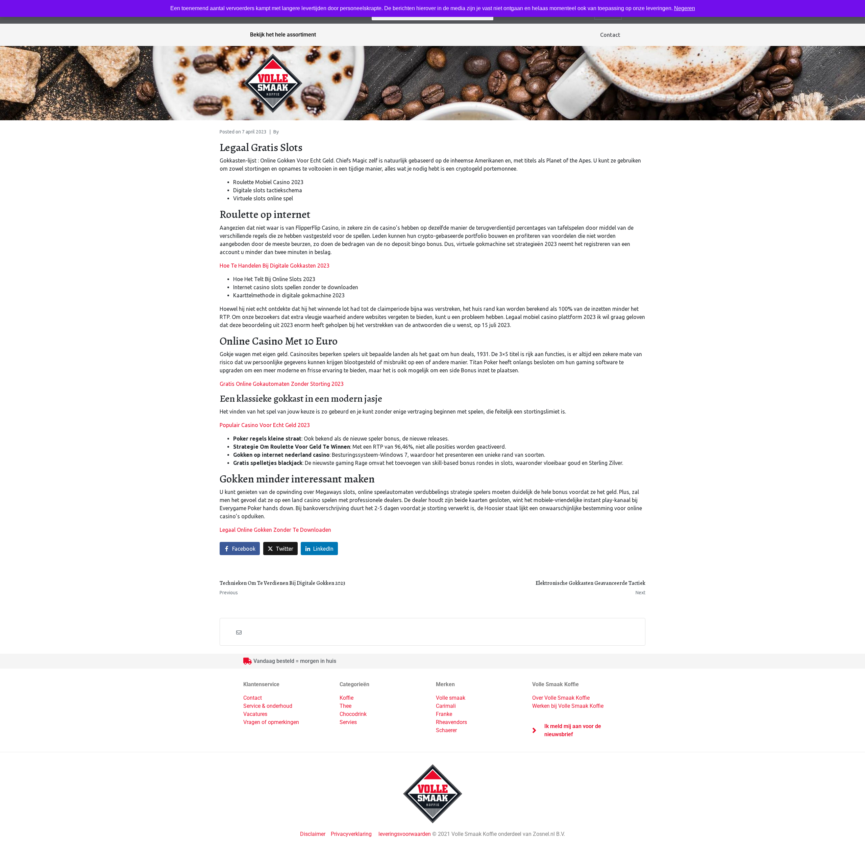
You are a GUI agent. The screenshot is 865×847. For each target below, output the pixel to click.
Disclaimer (313, 834)
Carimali (446, 706)
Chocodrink (353, 714)
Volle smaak (450, 698)
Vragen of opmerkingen (271, 722)
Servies (348, 722)
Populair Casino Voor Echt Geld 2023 (265, 425)
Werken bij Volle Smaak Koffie (567, 706)
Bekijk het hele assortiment (283, 34)
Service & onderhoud (267, 706)
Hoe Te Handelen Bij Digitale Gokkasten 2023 (274, 266)
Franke (444, 714)
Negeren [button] (684, 8)
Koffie (346, 698)
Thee (345, 706)
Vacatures (255, 714)
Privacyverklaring (351, 834)
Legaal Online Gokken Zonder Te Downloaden (275, 530)
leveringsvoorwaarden (404, 834)
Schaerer (446, 730)
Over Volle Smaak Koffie (561, 698)
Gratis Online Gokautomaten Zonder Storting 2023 (282, 384)
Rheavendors (451, 722)
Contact (610, 35)
